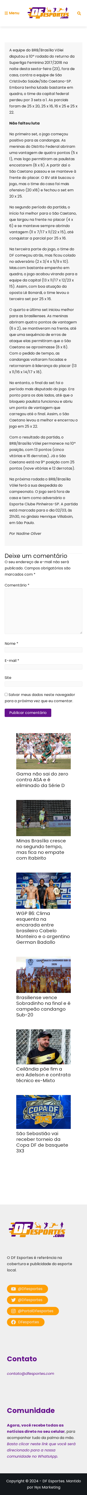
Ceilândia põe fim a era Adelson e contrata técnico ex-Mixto (43, 1075)
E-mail (12, 660)
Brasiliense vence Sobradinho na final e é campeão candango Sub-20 (43, 1006)
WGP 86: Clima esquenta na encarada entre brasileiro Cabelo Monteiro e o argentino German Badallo (43, 927)
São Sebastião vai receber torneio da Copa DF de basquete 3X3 (42, 1142)
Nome (11, 643)
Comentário (17, 585)
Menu (14, 13)
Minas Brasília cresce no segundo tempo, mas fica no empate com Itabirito (41, 849)
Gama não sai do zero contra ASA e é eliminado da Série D (42, 780)
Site (8, 677)
